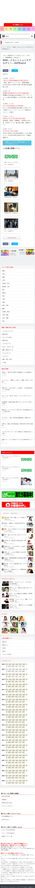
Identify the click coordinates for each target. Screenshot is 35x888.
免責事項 (4, 799)
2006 (3, 765)
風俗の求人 (5, 334)
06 (23, 664)
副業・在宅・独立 (7, 359)
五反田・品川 (6, 283)
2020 (3, 694)
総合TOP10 (14, 513)
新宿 (3, 271)
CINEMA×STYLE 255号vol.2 (10, 213)
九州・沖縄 (5, 318)
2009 (3, 750)
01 (6, 664)
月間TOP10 (6, 513)
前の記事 (14, 251)
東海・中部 (5, 305)
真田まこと (5, 645)
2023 (3, 679)
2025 (3, 669)
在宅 (3, 321)
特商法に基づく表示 (7, 802)
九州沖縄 (29, 29)
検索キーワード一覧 (7, 836)
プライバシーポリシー (7, 806)
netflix (4, 648)
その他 (4, 362)
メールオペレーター (7, 331)
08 (8, 681)
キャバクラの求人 (7, 337)
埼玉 (3, 296)
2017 (3, 710)
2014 (3, 725)
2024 (3, 674)
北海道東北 (19, 29)
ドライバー (5, 356)
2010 (3, 745)
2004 (3, 776)
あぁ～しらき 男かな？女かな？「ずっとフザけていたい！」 (17, 395)
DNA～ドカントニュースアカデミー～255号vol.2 (11, 180)
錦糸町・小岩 (6, 286)
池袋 (3, 277)
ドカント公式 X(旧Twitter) (8, 830)
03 (13, 664)
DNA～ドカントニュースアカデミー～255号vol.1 (11, 230)
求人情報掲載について (7, 816)
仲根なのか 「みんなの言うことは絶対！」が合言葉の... (14, 547)
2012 (3, 735)
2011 (3, 740)
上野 (3, 280)
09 (12, 681)
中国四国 (24, 29)
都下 (3, 289)
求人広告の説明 (6, 796)
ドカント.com (27, 887)
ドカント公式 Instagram (8, 833)
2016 (3, 715)
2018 (3, 705)
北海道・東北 (6, 311)
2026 (3, 664)
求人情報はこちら (18, 25)
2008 (3, 755)
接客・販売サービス (7, 350)
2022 (3, 684)
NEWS (10, 66)
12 (22, 671)
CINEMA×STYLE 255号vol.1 (10, 197)
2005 (3, 770)
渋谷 (3, 274)
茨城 (3, 302)
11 (19, 681)
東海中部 (11, 29)
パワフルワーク (6, 343)
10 (15, 681)
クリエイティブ (6, 353)
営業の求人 (5, 340)
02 (9, 664)
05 (19, 664)
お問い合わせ (5, 819)
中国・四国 (5, 315)
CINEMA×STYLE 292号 (11, 42)
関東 (6, 29)
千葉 (3, 299)
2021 (3, 689)
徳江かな (4, 642)
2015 (3, 720)
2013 (3, 730)
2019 (3, 699)
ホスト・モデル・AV (7, 347)
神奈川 (4, 293)
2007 (3, 760)
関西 (15, 29)
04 (16, 664)
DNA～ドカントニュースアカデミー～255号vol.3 (11, 163)
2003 (3, 781)
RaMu (4, 651)
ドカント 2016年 (6, 654)
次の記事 (21, 250)
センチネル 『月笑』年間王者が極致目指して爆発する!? (16, 417)
